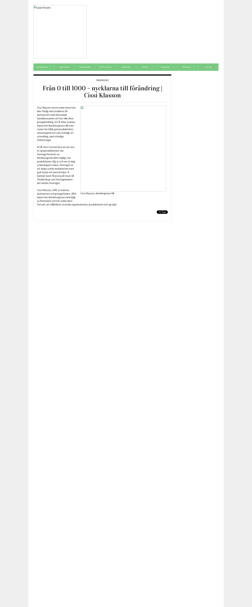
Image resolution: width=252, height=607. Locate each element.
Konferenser (41, 67)
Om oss (208, 67)
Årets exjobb (85, 67)
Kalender (126, 67)
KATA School (105, 67)
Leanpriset (64, 67)
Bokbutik (165, 67)
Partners (186, 67)
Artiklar (145, 67)
